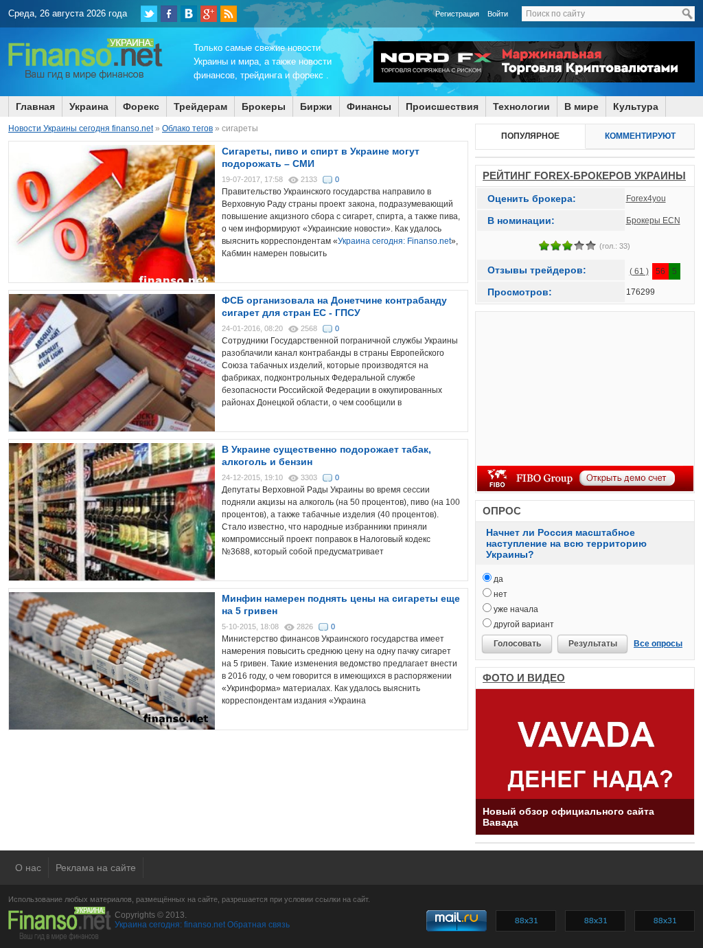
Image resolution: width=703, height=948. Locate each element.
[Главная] (85, 77)
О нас (28, 867)
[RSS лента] (228, 13)
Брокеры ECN (653, 220)
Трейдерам (200, 106)
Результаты (592, 643)
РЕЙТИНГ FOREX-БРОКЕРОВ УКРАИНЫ (584, 175)
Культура (635, 106)
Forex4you (646, 198)
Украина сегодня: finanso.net (170, 924)
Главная (35, 106)
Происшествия (442, 106)
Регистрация (457, 14)
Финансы (369, 106)
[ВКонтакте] (189, 13)
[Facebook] (169, 13)
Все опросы (658, 643)
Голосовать (517, 643)
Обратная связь (258, 924)
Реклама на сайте (96, 867)
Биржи (316, 106)
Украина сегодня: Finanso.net (394, 241)
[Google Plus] (208, 13)
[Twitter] (149, 13)
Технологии (521, 106)
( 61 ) (639, 271)
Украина (88, 106)
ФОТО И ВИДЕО (524, 678)
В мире (581, 106)
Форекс (141, 106)
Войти (497, 14)
